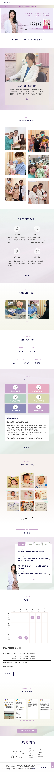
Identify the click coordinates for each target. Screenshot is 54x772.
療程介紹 (31, 755)
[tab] (15, 388)
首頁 (30, 749)
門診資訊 (31, 753)
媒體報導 (40, 752)
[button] (50, 3)
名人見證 (40, 750)
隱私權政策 (40, 756)
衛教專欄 (31, 757)
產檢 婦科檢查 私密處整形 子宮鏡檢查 (11, 6)
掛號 (39, 754)
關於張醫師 (31, 751)
